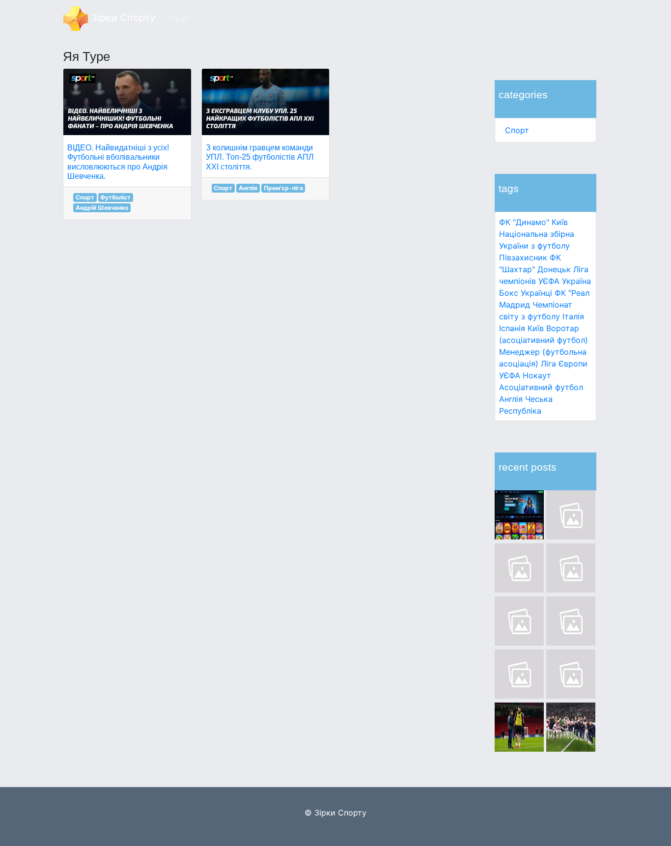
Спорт (517, 130)
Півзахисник (523, 257)
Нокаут (537, 375)
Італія (573, 316)
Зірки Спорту (121, 18)
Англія (511, 399)
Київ (536, 328)
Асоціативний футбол (541, 387)
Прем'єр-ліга (283, 188)
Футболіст (115, 197)
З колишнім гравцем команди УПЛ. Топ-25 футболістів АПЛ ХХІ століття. (260, 156)
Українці (536, 293)
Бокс (508, 293)
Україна (576, 281)
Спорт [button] (179, 19)
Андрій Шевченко (102, 207)
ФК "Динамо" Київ (533, 222)
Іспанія (512, 328)
